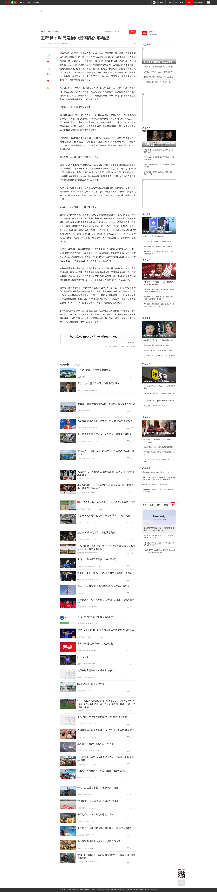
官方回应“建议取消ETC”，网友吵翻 (95, 643)
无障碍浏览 (36, 2)
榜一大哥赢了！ (85, 657)
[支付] (176, 2)
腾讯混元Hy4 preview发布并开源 (155, 406)
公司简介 (93, 890)
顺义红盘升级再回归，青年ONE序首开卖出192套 (93, 336)
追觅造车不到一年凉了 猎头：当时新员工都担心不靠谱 (104, 573)
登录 (189, 2)
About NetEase (85, 890)
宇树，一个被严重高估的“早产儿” (155, 236)
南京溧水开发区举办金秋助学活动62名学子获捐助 (102, 717)
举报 (134, 43)
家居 (166, 505)
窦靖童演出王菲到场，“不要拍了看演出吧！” (159, 340)
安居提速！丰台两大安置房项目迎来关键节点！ (159, 67)
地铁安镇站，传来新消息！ (91, 684)
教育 (144, 505)
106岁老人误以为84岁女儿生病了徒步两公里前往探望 (108, 502)
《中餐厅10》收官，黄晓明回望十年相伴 (158, 350)
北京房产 (146, 44)
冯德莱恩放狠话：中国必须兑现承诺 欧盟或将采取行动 (104, 421)
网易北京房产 (52, 31)
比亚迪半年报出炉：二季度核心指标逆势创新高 (101, 770)
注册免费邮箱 (198, 2)
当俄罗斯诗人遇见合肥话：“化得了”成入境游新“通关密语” (106, 730)
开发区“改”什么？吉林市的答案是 (94, 370)
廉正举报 (147, 890)
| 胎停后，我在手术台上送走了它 (157, 472)
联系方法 (100, 890)
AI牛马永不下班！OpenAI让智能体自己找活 (159, 401)
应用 (28, 2)
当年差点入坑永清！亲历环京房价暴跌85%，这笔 (159, 72)
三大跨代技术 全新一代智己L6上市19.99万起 (159, 447)
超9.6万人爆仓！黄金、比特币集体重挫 (157, 241)
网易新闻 (151, 32)
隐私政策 (120, 890)
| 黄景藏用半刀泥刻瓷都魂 (154, 484)
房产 (159, 505)
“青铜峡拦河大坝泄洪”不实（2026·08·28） (98, 801)
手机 (173, 505)
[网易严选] (169, 2)
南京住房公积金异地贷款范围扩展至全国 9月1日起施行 (105, 828)
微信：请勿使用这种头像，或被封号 (95, 616)
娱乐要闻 (146, 318)
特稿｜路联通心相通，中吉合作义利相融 (97, 787)
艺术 (151, 505)
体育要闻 (146, 260)
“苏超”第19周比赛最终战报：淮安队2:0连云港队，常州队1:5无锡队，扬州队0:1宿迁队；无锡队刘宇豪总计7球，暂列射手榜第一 (106, 704)
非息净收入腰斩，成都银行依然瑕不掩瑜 (158, 246)
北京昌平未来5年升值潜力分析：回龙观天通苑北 (159, 77)
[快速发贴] (48, 55)
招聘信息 (107, 890)
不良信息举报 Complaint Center (133, 890)
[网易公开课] (161, 2)
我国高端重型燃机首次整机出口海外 (95, 670)
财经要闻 (146, 214)
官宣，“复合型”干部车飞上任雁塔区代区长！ (99, 383)
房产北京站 (130, 343)
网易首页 (22, 2)
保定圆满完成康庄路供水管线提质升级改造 (98, 841)
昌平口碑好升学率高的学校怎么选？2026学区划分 (159, 82)
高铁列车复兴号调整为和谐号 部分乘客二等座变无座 (103, 515)
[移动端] (154, 2)
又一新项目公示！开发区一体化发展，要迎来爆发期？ (104, 434)
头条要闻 (146, 128)
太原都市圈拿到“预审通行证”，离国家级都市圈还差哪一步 (106, 404)
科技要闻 (146, 364)
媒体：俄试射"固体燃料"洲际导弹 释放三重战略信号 (103, 586)
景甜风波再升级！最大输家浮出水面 (156, 345)
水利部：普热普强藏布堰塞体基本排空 (96, 744)
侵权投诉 (154, 890)
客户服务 (113, 890)
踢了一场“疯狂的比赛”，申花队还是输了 (97, 532)
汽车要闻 (146, 417)
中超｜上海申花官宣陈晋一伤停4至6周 (96, 559)
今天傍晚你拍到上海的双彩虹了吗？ (95, 814)
